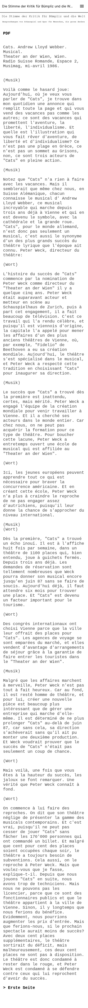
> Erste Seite (19, 987)
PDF (6, 33)
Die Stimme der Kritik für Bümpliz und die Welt (38, 6)
